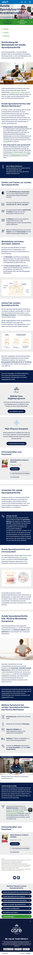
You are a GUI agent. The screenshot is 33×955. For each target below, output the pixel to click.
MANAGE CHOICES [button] (8, 949)
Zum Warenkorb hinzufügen (20, 473)
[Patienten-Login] (25, 2)
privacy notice (7, 942)
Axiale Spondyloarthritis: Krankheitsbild (7, 22)
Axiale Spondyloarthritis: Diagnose (22, 22)
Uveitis (21, 810)
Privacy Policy (5, 953)
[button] (22, 2)
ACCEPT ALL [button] (18, 949)
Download (15, 469)
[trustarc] (28, 953)
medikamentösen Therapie (17, 92)
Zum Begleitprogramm (17, 411)
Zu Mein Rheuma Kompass (16, 443)
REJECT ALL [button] (26, 949)
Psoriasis (9, 810)
